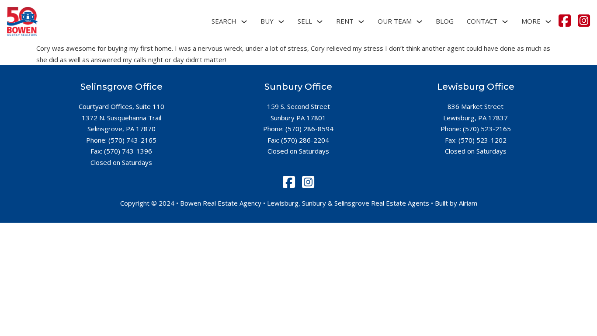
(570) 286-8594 (309, 128)
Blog (445, 21)
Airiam (468, 203)
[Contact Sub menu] (505, 21)
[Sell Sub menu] (319, 21)
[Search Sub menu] (244, 21)
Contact (482, 21)
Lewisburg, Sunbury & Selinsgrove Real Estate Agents (348, 203)
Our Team (395, 21)
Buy (267, 21)
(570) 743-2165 (132, 140)
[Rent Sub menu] (361, 21)
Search (224, 21)
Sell (305, 21)
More (531, 21)
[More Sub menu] (548, 21)
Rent (345, 21)
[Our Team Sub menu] (419, 21)
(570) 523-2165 (487, 128)
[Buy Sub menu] (281, 21)
